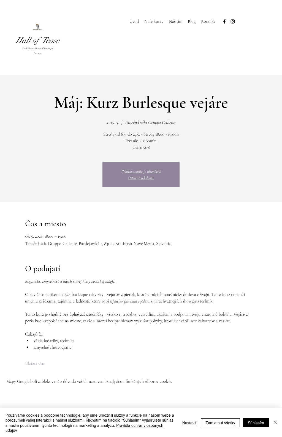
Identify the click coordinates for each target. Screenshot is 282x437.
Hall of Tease (37, 40)
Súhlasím (256, 422)
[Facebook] (224, 21)
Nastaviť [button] (189, 422)
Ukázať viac (35, 363)
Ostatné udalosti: (141, 178)
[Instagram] (232, 21)
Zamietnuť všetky (220, 422)
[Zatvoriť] (275, 423)
